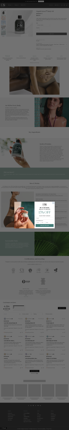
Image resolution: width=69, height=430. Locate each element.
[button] (3, 428)
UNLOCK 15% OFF (44, 225)
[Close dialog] (53, 203)
